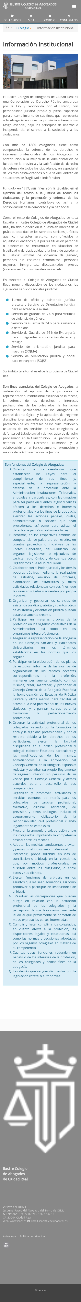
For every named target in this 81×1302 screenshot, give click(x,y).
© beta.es (41, 1290)
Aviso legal (10, 1236)
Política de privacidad (33, 1236)
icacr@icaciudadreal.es (53, 1221)
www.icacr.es (18, 1221)
